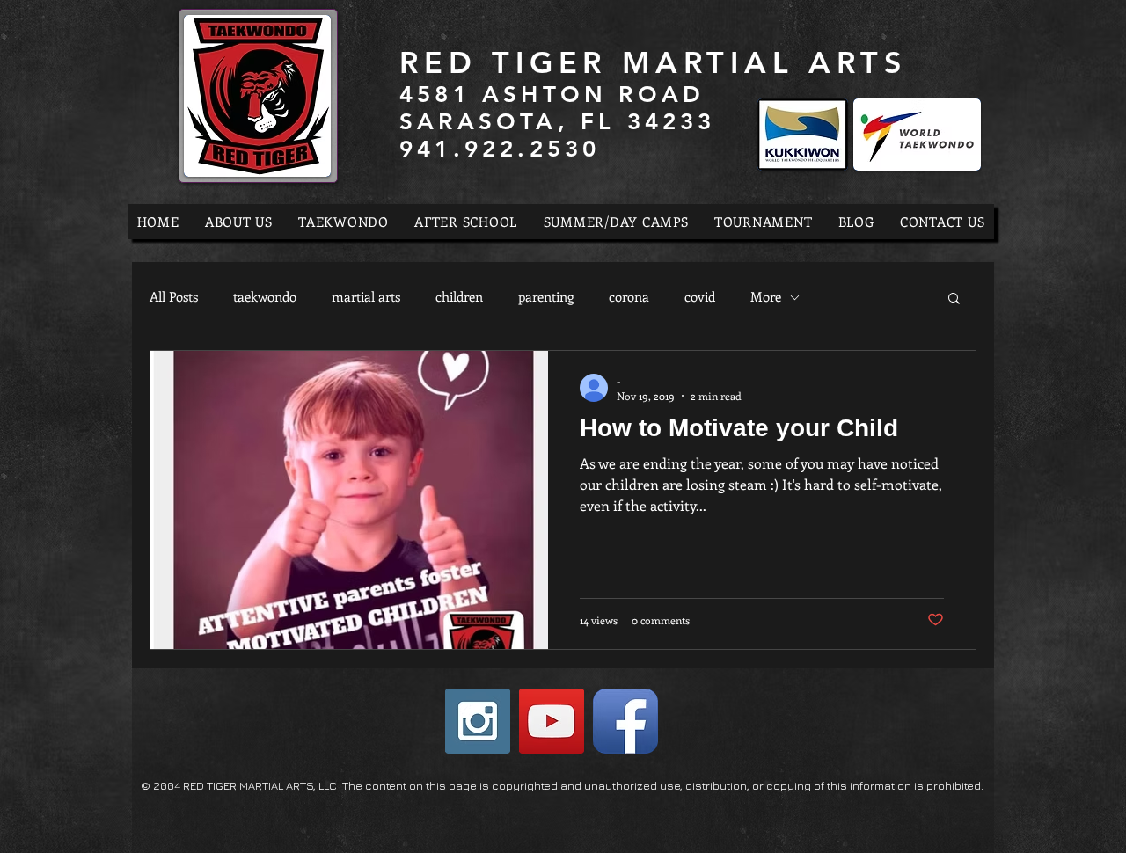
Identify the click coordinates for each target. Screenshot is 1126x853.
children (459, 296)
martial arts (366, 296)
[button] (954, 299)
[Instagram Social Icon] (477, 721)
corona (629, 296)
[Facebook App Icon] (625, 721)
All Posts (174, 296)
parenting (546, 296)
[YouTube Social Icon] (551, 721)
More (765, 296)
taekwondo (264, 296)
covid (699, 296)
